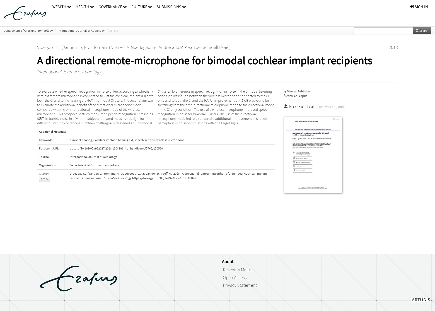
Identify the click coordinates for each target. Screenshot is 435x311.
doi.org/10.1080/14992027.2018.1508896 (96, 148)
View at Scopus (297, 96)
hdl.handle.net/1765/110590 (144, 148)
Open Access (234, 277)
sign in (421, 7)
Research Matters (238, 270)
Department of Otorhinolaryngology (28, 31)
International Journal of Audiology (81, 31)
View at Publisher (298, 91)
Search (423, 31)
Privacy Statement (240, 285)
